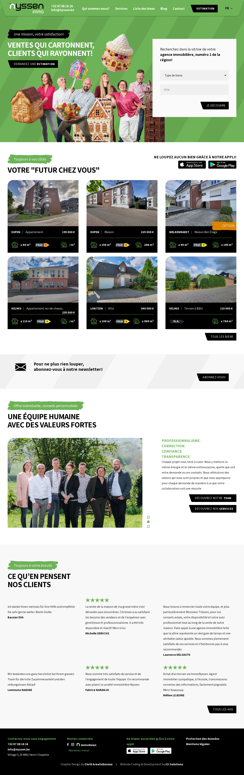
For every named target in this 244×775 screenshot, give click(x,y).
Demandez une (34, 64)
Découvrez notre (213, 498)
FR (227, 8)
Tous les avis (223, 709)
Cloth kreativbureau (98, 764)
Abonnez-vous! (214, 377)
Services (121, 8)
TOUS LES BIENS (222, 337)
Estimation (206, 8)
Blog (164, 8)
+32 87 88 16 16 (62, 6)
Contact (179, 8)
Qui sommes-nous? (95, 8)
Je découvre (216, 105)
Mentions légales (198, 744)
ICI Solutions (174, 764)
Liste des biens (144, 8)
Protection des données (202, 739)
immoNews (88, 745)
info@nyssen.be (62, 10)
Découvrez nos (214, 509)
